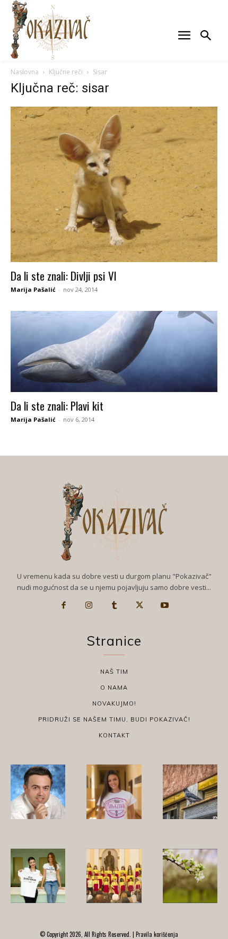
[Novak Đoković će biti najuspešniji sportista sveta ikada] (38, 791)
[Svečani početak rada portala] (113, 875)
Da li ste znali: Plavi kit (57, 405)
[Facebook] (64, 605)
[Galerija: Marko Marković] (190, 875)
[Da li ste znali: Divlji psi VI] (114, 184)
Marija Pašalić (33, 289)
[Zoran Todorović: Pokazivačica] (190, 791)
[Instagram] (89, 605)
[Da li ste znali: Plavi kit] (114, 352)
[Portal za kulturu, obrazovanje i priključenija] (50, 30)
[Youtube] (164, 605)
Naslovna (25, 71)
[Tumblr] (114, 605)
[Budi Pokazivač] (38, 875)
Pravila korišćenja (156, 934)
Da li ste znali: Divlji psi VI (64, 275)
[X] (139, 605)
